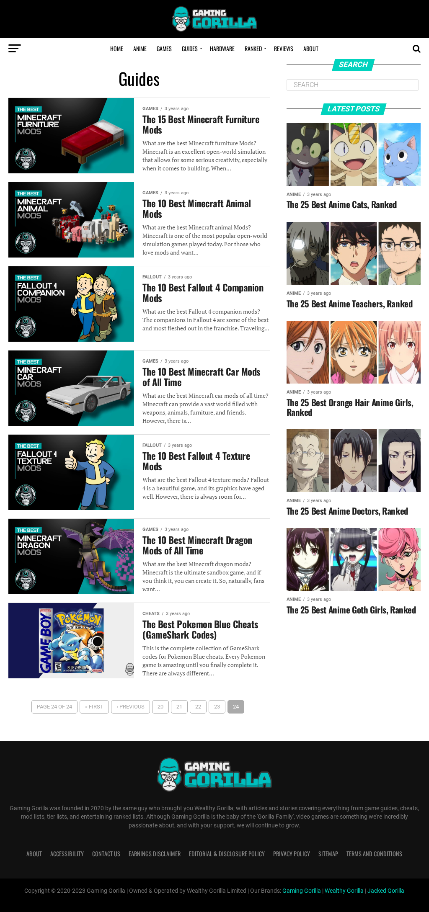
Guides (190, 48)
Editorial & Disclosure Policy (227, 853)
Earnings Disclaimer (155, 853)
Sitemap (328, 853)
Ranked (253, 48)
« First (94, 706)
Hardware (222, 48)
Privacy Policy (291, 853)
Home (116, 48)
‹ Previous (130, 706)
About (310, 48)
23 (217, 706)
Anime (140, 48)
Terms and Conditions (374, 853)
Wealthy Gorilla (344, 890)
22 (198, 706)
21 (179, 706)
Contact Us (106, 853)
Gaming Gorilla (301, 890)
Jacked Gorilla (385, 890)
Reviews (283, 48)
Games (164, 48)
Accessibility (67, 853)
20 (160, 706)
